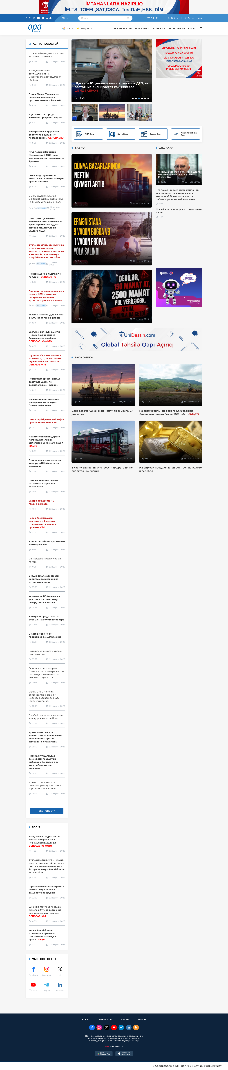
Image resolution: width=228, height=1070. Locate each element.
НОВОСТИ (159, 28)
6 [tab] (148, 98)
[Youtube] (38, 18)
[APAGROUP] (114, 1046)
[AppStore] (124, 1054)
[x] (107, 1028)
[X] (34, 18)
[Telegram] (42, 18)
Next (148, 71)
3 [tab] (139, 98)
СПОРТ (192, 28)
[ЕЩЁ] (199, 28)
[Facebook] (26, 18)
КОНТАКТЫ (105, 1019)
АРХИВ (125, 1019)
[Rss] (50, 18)
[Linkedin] (47, 18)
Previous (76, 71)
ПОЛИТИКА (142, 28)
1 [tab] (133, 98)
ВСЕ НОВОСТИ (123, 28)
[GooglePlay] (104, 1054)
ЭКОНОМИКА (176, 28)
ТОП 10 (142, 1019)
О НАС (85, 1019)
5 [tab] (145, 98)
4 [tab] (142, 98)
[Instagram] (30, 18)
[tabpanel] (112, 70)
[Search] (128, 18)
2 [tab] (136, 98)
